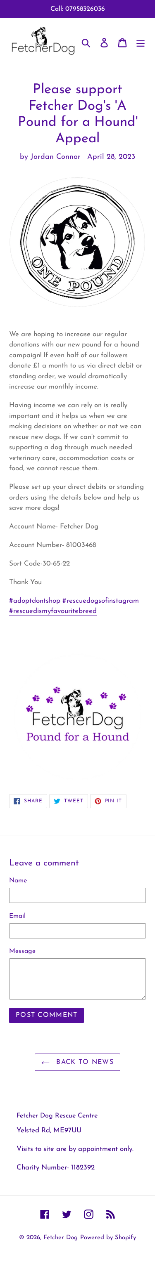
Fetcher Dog (60, 1238)
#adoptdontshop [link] (34, 600)
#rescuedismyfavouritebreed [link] (53, 611)
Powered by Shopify (108, 1238)
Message (22, 951)
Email (17, 916)
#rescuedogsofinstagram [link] (100, 600)
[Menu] (140, 42)
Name (18, 880)
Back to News (84, 1062)
